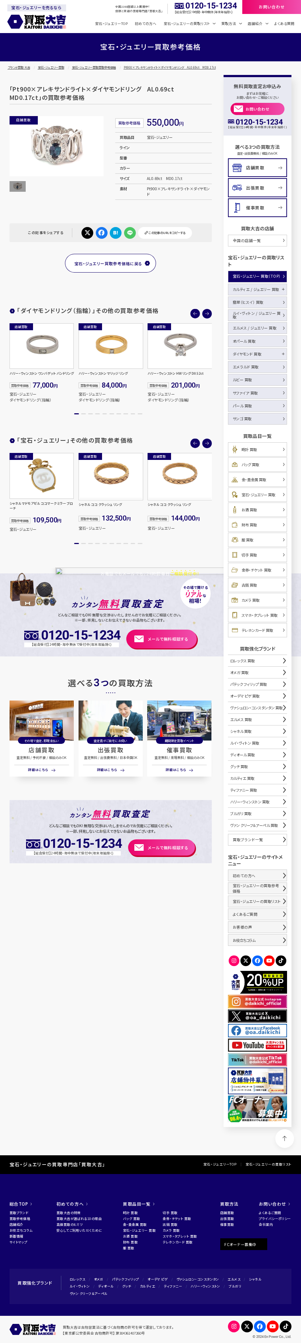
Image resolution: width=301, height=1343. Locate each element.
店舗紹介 (16, 1224)
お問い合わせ (257, 109)
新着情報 (16, 1236)
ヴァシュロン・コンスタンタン (198, 1279)
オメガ (99, 1279)
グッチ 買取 (239, 766)
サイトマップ (19, 1242)
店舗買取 (41, 749)
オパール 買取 (244, 341)
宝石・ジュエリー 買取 (258, 494)
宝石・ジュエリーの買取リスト (257, 901)
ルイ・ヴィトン (80, 1286)
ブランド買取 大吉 (19, 67)
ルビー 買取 (242, 379)
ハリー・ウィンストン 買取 (249, 801)
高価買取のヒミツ (70, 1224)
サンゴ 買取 (242, 418)
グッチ (126, 1286)
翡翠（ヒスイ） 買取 (248, 302)
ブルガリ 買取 (240, 813)
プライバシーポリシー (275, 1218)
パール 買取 (242, 405)
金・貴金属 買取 (254, 479)
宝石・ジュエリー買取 (51, 67)
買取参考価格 (20, 1218)
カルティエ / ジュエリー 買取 (256, 289)
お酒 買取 (249, 509)
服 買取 (247, 540)
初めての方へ (145, 23)
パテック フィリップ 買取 (248, 684)
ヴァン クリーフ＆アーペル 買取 (254, 825)
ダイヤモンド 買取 (247, 354)
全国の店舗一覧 (247, 240)
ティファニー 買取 (243, 790)
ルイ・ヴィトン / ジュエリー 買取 (257, 315)
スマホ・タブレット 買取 (260, 615)
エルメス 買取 (241, 719)
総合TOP (19, 1204)
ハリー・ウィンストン (205, 1286)
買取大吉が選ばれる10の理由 (79, 1218)
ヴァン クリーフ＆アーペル (89, 1293)
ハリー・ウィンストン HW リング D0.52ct (176, 373)
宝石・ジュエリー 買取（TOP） (257, 276)
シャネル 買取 (240, 731)
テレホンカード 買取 (257, 630)
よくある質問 (284, 23)
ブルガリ (235, 1286)
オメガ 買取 (239, 672)
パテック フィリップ (125, 1279)
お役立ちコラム (244, 940)
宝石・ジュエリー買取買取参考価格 (94, 67)
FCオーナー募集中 (240, 1244)
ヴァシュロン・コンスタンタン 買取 (256, 707)
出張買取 (110, 749)
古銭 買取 (249, 585)
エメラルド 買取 (246, 367)
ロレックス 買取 (242, 660)
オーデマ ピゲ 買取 (245, 696)
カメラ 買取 (251, 600)
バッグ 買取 (250, 464)
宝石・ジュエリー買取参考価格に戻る (108, 263)
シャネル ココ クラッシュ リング (100, 505)
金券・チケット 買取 (256, 570)
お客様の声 (242, 927)
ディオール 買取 (242, 754)
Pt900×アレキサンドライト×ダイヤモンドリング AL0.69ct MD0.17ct (170, 67)
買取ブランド (19, 1212)
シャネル (255, 1279)
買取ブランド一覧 (248, 839)
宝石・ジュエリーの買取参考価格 (256, 888)
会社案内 (266, 1224)
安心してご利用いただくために (79, 1230)
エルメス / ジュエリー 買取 (255, 328)
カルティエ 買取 (242, 778)
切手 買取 (249, 555)
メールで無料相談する (168, 639)
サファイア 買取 (245, 393)
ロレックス (77, 1279)
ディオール (105, 1286)
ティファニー (173, 1286)
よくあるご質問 (245, 914)
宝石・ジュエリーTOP (111, 23)
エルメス (234, 1279)
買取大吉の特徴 (69, 1212)
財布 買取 (249, 525)
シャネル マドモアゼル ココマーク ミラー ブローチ (41, 506)
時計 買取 (249, 449)
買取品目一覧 (136, 1204)
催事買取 (179, 749)
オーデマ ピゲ (158, 1279)
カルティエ (147, 1286)
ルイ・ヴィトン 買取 (244, 743)
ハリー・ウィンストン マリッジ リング (103, 373)
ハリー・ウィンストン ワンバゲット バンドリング (42, 373)
